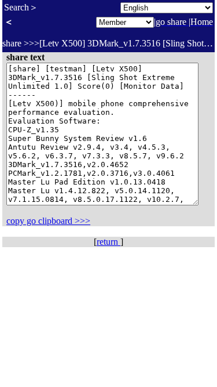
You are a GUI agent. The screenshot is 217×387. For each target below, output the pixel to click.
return (108, 242)
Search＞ (21, 7)
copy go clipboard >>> (48, 221)
